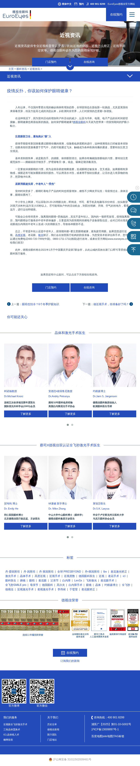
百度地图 (96, 736)
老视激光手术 (45, 589)
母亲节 (34, 584)
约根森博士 (111, 584)
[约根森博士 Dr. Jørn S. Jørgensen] (114, 365)
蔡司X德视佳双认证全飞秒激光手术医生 (70, 445)
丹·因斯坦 (29, 571)
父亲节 (54, 580)
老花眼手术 (107, 580)
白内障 (66, 580)
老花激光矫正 (119, 571)
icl (124, 576)
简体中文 (67, 4)
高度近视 (40, 576)
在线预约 (116, 14)
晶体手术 (25, 576)
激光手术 (10, 576)
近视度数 (69, 576)
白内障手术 (75, 584)
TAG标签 (118, 736)
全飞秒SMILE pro (15, 584)
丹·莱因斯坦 (46, 571)
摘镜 (22, 580)
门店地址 (52, 739)
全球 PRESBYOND (69, 571)
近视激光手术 (25, 589)
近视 (101, 576)
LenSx (78, 580)
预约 (81, 4)
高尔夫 (61, 584)
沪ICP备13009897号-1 (105, 729)
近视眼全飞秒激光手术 (15, 724)
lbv (105, 571)
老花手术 (113, 576)
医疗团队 (52, 734)
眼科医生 (10, 580)
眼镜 (89, 584)
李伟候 (62, 589)
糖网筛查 (8, 739)
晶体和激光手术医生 (70, 333)
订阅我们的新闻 (70, 660)
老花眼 (42, 580)
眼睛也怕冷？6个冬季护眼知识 (40, 304)
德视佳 (9, 589)
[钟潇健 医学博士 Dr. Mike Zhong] (70, 477)
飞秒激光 (91, 580)
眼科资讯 (22, 68)
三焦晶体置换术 (11, 729)
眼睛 (32, 580)
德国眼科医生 (87, 576)
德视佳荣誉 (70, 600)
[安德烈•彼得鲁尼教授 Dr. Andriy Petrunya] (70, 365)
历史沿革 (52, 724)
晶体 (98, 584)
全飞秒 (126, 584)
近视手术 (54, 576)
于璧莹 (73, 589)
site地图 (108, 736)
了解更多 (25, 413)
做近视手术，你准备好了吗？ (111, 304)
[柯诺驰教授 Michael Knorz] (25, 365)
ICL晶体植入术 (11, 734)
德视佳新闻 (53, 729)
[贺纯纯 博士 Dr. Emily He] (25, 477)
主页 (11, 68)
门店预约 (50, 61)
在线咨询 (89, 61)
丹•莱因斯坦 (92, 571)
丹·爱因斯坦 (12, 571)
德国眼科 (47, 584)
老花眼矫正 (88, 589)
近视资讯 (35, 68)
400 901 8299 (97, 4)
